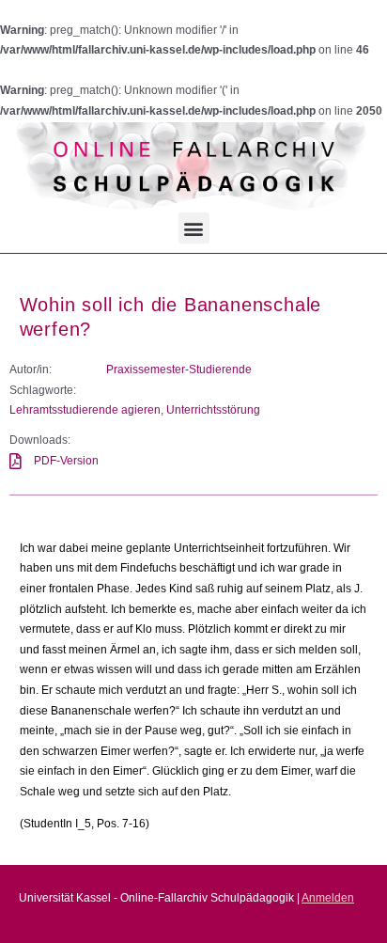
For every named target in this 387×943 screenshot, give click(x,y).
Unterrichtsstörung (213, 409)
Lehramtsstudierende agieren (85, 409)
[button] (193, 228)
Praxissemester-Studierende (179, 369)
